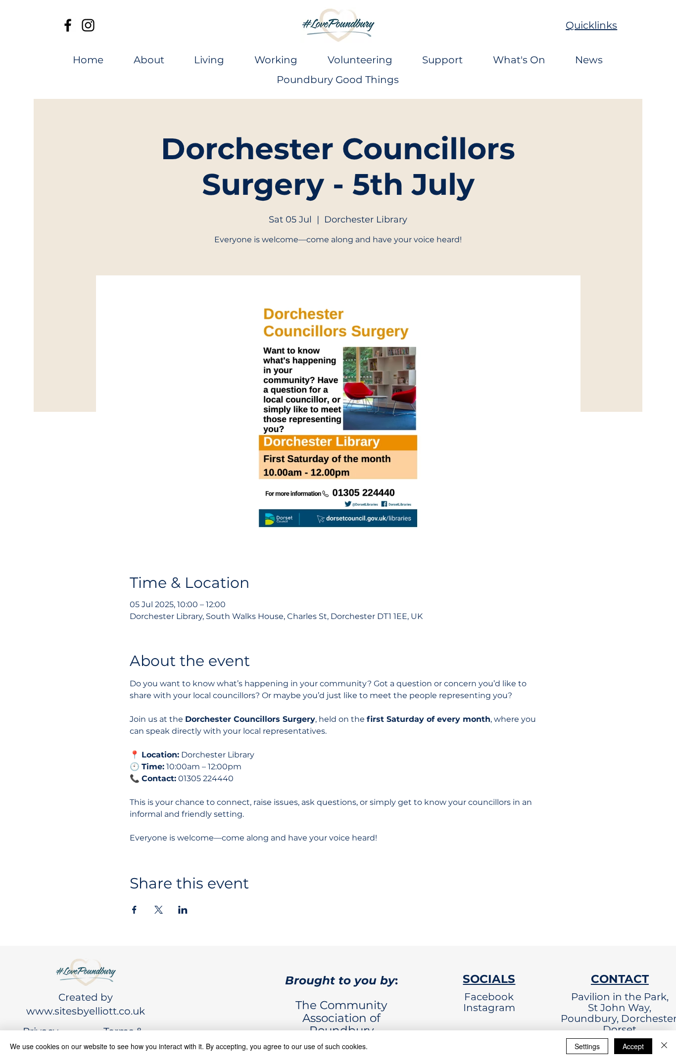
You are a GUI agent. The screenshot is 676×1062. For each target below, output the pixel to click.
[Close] (664, 1046)
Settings (587, 1046)
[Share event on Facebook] (134, 910)
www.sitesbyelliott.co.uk (85, 1011)
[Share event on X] (158, 910)
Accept (633, 1046)
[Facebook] (67, 25)
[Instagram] (88, 25)
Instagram (489, 1008)
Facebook (489, 997)
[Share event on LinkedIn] (183, 910)
